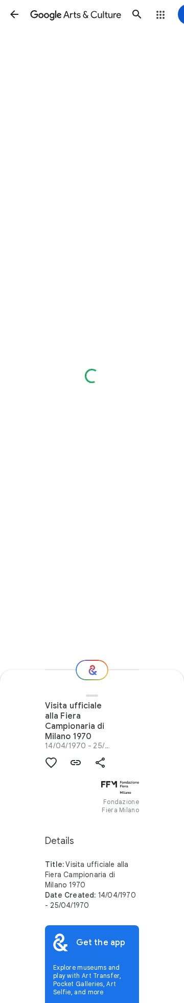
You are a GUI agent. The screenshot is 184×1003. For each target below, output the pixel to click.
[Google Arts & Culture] (76, 14)
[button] (14, 14)
